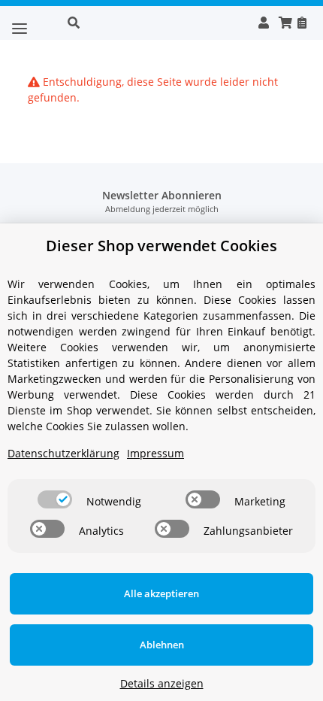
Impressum (155, 453)
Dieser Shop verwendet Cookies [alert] (161, 245)
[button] (155, 23)
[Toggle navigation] (19, 23)
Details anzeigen (162, 683)
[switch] (55, 499)
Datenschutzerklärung (63, 453)
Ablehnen (162, 644)
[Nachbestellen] (301, 23)
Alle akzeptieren (161, 593)
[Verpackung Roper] (41, 21)
